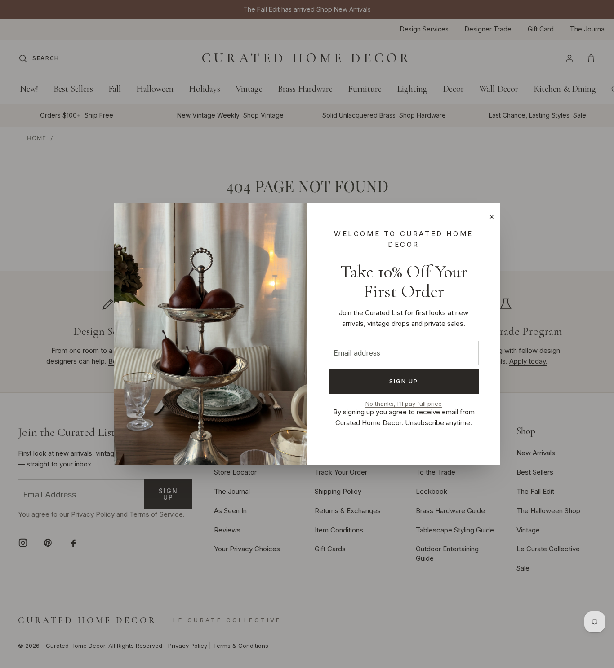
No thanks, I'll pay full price (403, 404)
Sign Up (403, 381)
